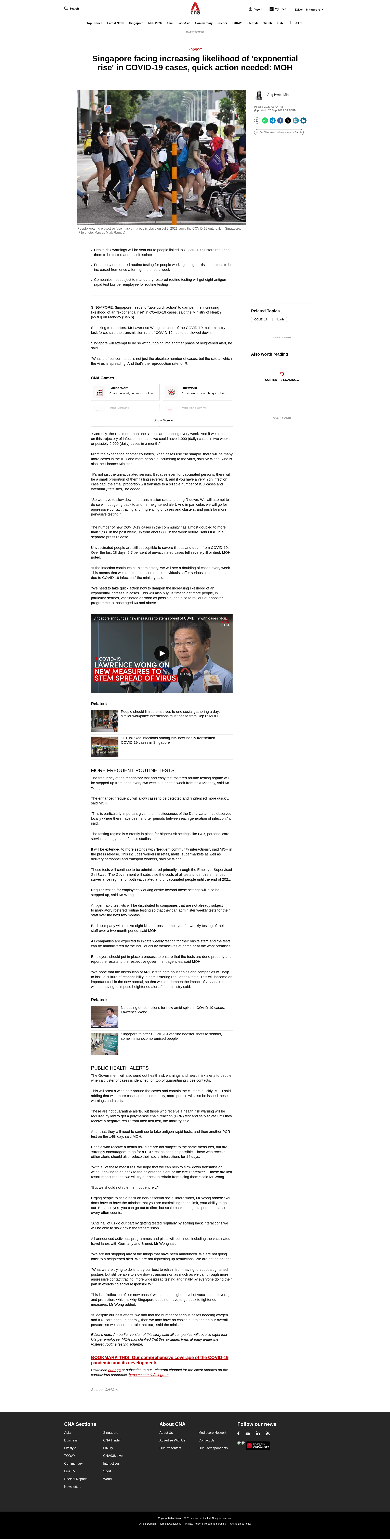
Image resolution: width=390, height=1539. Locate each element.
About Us (166, 1432)
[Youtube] (248, 1434)
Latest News (115, 23)
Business (71, 1440)
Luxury (108, 1448)
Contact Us (206, 1440)
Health (280, 319)
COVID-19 (260, 319)
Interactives (111, 1463)
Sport (107, 1471)
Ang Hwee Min (278, 95)
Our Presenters (170, 1448)
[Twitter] (288, 122)
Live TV (69, 1471)
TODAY (237, 23)
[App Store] (243, 1445)
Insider (222, 23)
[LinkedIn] (303, 122)
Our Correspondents (213, 1448)
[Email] (296, 122)
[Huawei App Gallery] (258, 1445)
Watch (267, 23)
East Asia (184, 23)
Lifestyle (253, 23)
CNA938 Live (113, 1456)
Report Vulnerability (215, 1523)
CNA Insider (112, 1440)
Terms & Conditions (170, 1523)
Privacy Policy (192, 1523)
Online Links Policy (240, 1523)
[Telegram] (273, 122)
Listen (281, 23)
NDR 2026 (155, 23)
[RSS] (268, 1434)
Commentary (204, 23)
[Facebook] (280, 122)
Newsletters (72, 1486)
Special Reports (75, 1479)
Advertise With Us (172, 1440)
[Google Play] (239, 1445)
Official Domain (147, 1523)
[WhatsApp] (265, 122)
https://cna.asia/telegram (149, 1375)
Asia (170, 23)
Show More (162, 420)
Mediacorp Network (212, 1432)
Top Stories (94, 23)
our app (114, 1370)
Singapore (136, 23)
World (107, 1479)
